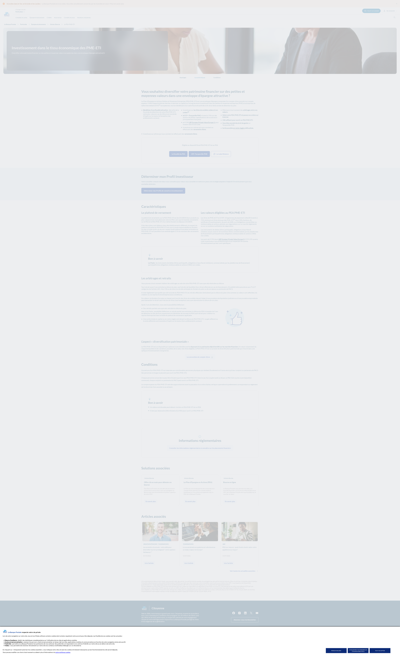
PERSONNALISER (336, 650)
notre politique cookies (62, 652)
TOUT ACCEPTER (380, 650)
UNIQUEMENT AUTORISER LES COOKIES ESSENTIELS (358, 650)
